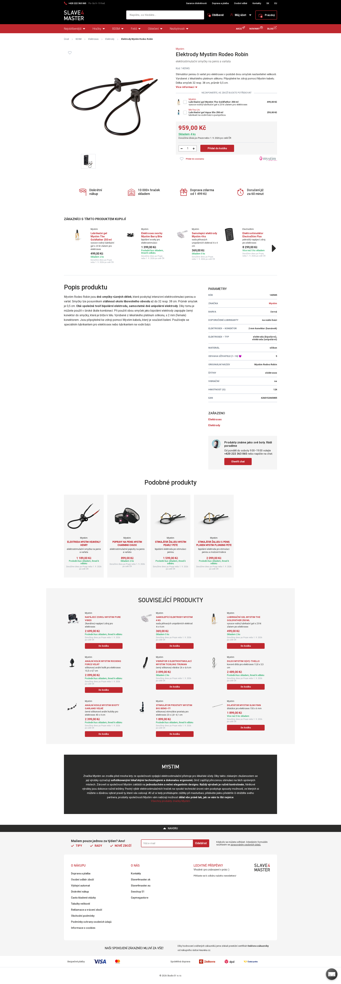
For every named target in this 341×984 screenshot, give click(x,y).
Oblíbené (216, 15)
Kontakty (257, 3)
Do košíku (104, 646)
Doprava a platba (220, 3)
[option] (94, 245)
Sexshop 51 (137, 891)
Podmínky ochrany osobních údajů (91, 921)
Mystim (180, 48)
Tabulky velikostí (80, 903)
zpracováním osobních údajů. (246, 844)
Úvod (66, 39)
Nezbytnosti (177, 28)
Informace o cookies (83, 927)
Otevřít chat (238, 461)
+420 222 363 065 (77, 3)
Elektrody (109, 39)
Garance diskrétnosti (196, 3)
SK (267, 3)
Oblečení (153, 28)
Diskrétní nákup (80, 891)
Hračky (97, 28)
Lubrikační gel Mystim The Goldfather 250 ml (214, 102)
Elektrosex (93, 39)
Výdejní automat (80, 885)
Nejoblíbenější (73, 28)
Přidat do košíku (217, 148)
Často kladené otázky (83, 897)
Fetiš (134, 28)
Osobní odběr (240, 3)
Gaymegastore (139, 897)
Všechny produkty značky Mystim (170, 801)
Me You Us (194, 109)
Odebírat (201, 843)
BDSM (116, 28)
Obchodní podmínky (82, 915)
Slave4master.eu (140, 885)
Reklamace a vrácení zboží (86, 909)
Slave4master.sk (140, 879)
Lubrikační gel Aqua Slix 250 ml (206, 112)
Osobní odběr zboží (82, 879)
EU (275, 3)
